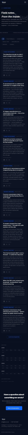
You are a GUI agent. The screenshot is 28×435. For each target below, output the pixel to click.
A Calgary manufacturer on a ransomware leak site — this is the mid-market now (13, 113)
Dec (3, 357)
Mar (19, 350)
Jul (3, 350)
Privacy (12, 432)
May (11, 350)
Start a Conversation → (14, 408)
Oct (12, 357)
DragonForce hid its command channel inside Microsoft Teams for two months (13, 140)
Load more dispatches (14, 336)
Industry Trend (6, 41)
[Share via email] (9, 75)
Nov (7, 357)
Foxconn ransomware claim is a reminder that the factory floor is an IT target (13, 196)
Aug (20, 357)
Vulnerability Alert (15, 41)
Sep (16, 357)
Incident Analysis (20, 38)
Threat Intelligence (10, 38)
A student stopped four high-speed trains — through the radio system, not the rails (13, 225)
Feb (23, 350)
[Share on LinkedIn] (4, 75)
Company (12, 44)
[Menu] (25, 2)
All (3, 38)
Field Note (5, 44)
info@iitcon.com (5, 422)
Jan (3, 352)
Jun (7, 350)
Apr (15, 350)
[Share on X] (7, 75)
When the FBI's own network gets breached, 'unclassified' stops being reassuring (13, 282)
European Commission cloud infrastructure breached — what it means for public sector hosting (13, 311)
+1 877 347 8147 (14, 422)
